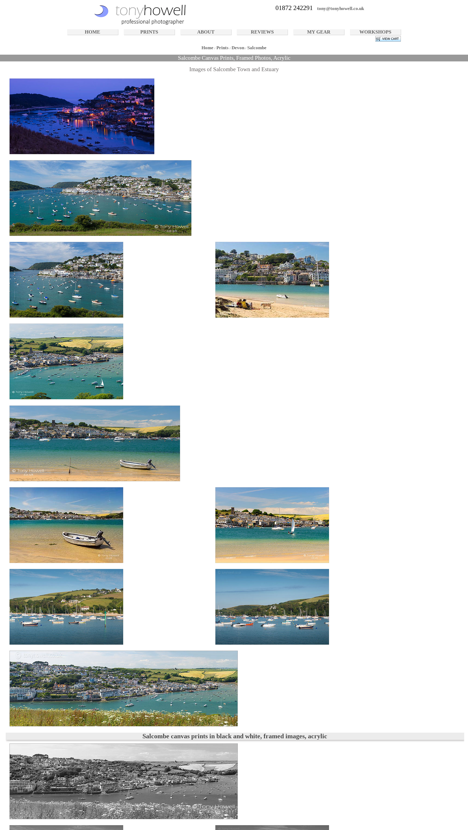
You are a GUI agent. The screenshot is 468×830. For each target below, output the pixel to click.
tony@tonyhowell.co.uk (340, 8)
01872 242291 (294, 7)
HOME (92, 32)
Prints (222, 47)
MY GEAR (318, 32)
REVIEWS (262, 32)
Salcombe (256, 47)
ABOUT (205, 32)
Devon (238, 47)
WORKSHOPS (375, 32)
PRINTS (149, 32)
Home (207, 47)
